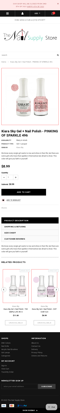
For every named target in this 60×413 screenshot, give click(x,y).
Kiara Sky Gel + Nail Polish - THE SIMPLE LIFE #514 (16, 310)
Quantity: (4, 173)
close (58, 3)
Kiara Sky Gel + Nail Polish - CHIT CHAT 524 (44, 310)
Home (3, 62)
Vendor (4, 147)
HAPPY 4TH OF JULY (35, 6)
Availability (6, 140)
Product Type (7, 144)
